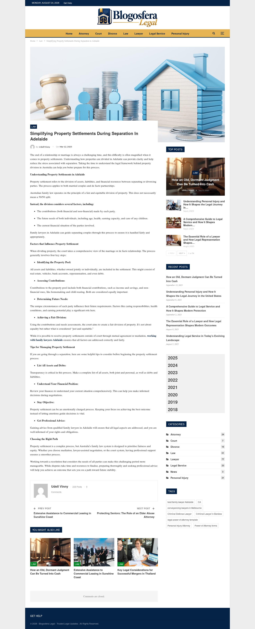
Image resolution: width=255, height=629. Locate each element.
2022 (173, 380)
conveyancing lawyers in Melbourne (185, 507)
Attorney (84, 33)
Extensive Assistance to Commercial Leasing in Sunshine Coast (62, 515)
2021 (173, 387)
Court (98, 33)
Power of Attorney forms (206, 525)
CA (199, 501)
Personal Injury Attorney (179, 525)
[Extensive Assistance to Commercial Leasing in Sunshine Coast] (94, 552)
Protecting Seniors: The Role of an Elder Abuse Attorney (125, 515)
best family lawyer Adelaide (180, 501)
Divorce (112, 33)
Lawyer (138, 33)
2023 (173, 372)
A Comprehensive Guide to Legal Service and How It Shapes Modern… (203, 222)
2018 (173, 409)
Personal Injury (180, 33)
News (174, 471)
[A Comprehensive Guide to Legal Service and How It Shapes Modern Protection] (173, 222)
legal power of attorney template (183, 519)
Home (69, 33)
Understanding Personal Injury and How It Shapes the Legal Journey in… (204, 204)
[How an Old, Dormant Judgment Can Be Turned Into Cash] (50, 552)
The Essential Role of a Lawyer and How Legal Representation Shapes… (201, 239)
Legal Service (157, 33)
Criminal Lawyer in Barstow (209, 513)
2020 (173, 395)
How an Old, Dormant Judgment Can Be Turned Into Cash (195, 181)
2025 (173, 358)
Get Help (68, 2)
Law (125, 33)
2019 (173, 402)
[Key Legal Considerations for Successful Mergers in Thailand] (137, 552)
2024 (173, 365)
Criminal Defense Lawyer (180, 513)
